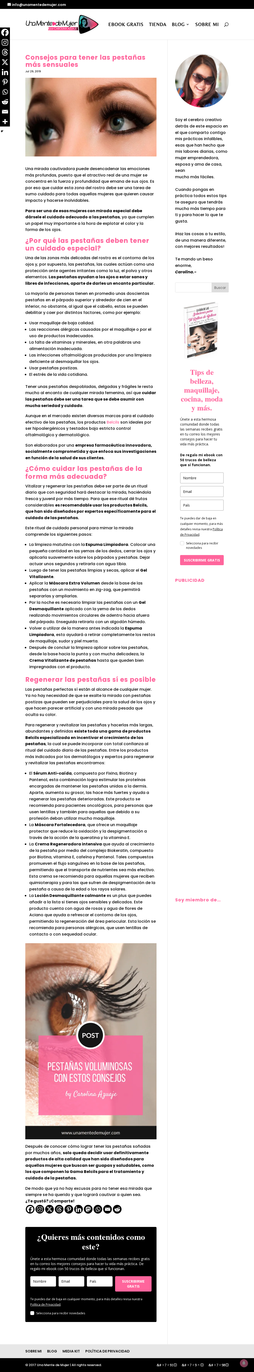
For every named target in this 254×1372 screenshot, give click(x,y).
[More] (5, 122)
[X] (49, 1209)
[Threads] (59, 1209)
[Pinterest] (68, 1209)
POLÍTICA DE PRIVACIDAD (107, 1351)
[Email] (107, 1209)
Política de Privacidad (45, 1304)
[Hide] (2, 131)
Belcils (112, 422)
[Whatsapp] (98, 1209)
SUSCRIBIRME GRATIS (133, 1284)
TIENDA (157, 25)
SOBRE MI (207, 25)
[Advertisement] (202, 659)
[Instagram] (39, 1209)
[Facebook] (30, 1209)
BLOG (178, 25)
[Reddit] (117, 1209)
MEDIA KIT (71, 1351)
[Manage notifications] (244, 1363)
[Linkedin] (78, 1209)
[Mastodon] (88, 1209)
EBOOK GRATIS (126, 25)
